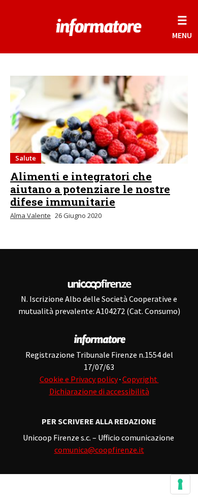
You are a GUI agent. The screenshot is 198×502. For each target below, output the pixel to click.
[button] (182, 26)
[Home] (99, 25)
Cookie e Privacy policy (79, 379)
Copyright (140, 379)
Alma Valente (30, 215)
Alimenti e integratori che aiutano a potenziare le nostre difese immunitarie (90, 189)
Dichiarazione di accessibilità (99, 391)
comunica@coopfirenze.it (99, 450)
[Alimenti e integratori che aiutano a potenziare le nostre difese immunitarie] (99, 120)
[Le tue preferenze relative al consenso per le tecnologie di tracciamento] (180, 484)
